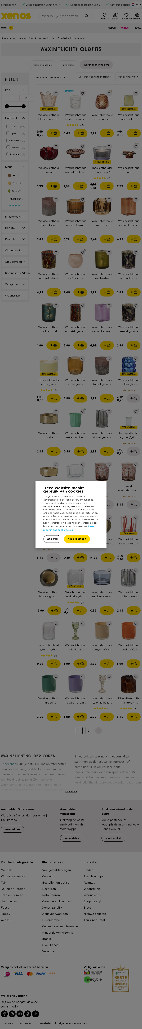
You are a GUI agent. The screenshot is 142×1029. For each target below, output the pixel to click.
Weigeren (52, 538)
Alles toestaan (77, 538)
